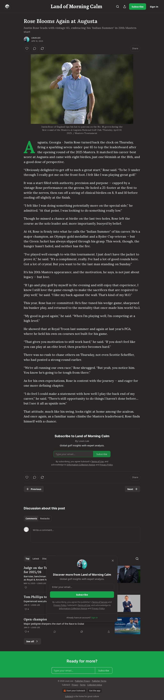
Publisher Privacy (82, 681)
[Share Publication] (124, 6)
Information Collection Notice (73, 608)
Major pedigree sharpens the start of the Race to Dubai (54, 623)
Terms (83, 684)
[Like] (27, 48)
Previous (36, 489)
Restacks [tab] (44, 518)
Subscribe (138, 6)
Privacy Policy (59, 605)
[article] (82, 626)
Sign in (154, 6)
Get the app (94, 690)
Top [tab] (27, 558)
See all (30, 641)
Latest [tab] (36, 558)
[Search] (117, 6)
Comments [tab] (31, 518)
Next (130, 489)
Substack (69, 696)
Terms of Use (84, 605)
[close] (112, 560)
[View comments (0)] (34, 48)
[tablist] (37, 518)
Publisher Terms (99, 681)
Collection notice (94, 684)
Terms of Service (99, 602)
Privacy (75, 684)
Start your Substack (75, 690)
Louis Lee (36, 38)
